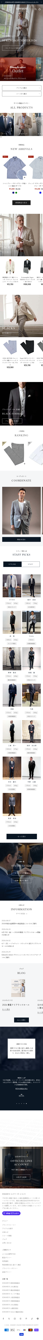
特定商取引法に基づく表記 (11, 1265)
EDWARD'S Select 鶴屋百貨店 (12, 1312)
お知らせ (5, 1232)
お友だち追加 (21, 1177)
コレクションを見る (13, 48)
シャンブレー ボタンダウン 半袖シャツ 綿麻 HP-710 (15, 185)
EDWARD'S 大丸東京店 (10, 1286)
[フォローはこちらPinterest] (26, 1319)
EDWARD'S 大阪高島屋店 (11, 1297)
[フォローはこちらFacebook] (3, 1319)
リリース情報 (6, 1235)
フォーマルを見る (12, 421)
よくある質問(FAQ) (9, 1254)
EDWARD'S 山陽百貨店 (10, 1308)
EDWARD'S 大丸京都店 (10, 1304)
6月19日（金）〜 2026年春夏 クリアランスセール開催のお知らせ (21, 934)
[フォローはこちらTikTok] (32, 1319)
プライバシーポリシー (10, 1268)
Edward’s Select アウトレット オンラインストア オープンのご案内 (21, 956)
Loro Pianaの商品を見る (21, 1088)
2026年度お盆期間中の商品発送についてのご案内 (19, 923)
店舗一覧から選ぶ (21, 880)
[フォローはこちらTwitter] (9, 1319)
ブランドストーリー (9, 1225)
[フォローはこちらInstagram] (15, 1319)
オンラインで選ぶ (21, 873)
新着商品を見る (21, 202)
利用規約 (5, 1261)
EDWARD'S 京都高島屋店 (11, 1301)
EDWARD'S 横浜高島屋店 (11, 1290)
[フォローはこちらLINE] (38, 1319)
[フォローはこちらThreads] (20, 1319)
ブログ (4, 1239)
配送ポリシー (6, 1257)
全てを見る (6, 252)
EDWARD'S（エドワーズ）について (14, 1194)
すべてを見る (20, 913)
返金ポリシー (6, 1272)
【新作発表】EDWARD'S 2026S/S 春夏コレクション (21, 2)
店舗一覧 (5, 1279)
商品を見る (21, 539)
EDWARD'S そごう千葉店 (11, 1294)
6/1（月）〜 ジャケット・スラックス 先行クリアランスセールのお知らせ (21, 945)
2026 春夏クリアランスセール (15, 1005)
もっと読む (21, 1020)
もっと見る (22, 836)
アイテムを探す (7, 1228)
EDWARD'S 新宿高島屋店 (11, 1283)
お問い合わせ (6, 1243)
